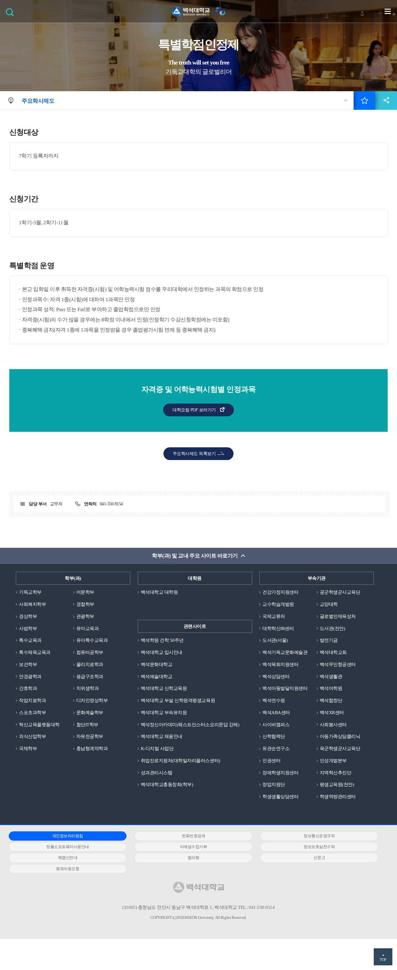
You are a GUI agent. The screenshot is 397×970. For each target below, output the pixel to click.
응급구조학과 (89, 676)
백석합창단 (331, 700)
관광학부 (85, 616)
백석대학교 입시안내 (161, 652)
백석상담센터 (275, 676)
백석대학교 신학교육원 (164, 688)
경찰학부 (85, 604)
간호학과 (28, 688)
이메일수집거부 (193, 846)
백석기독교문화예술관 (284, 652)
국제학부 (28, 748)
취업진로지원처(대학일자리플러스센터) (180, 760)
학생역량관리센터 (338, 796)
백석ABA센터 (276, 712)
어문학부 (85, 592)
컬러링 (193, 857)
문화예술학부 (89, 712)
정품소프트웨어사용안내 (67, 846)
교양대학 (329, 604)
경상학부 (28, 616)
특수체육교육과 (35, 652)
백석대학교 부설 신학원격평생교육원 (178, 700)
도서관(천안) (332, 628)
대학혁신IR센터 (278, 628)
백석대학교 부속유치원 (164, 712)
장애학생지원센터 (280, 772)
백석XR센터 (332, 712)
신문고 (319, 857)
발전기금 (329, 640)
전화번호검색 (193, 836)
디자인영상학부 (92, 700)
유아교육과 (87, 628)
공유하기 (386, 100)
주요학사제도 (38, 101)
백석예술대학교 (156, 676)
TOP (383, 960)
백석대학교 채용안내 (161, 736)
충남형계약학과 (92, 748)
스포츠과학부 (32, 712)
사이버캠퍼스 (275, 724)
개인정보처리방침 (67, 836)
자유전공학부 (89, 736)
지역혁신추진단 (335, 772)
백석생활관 (331, 676)
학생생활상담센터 (280, 796)
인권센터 (271, 760)
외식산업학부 (32, 736)
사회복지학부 (32, 604)
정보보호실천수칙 (319, 846)
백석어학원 (331, 688)
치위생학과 (87, 688)
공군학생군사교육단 (340, 592)
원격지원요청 (67, 868)
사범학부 (28, 628)
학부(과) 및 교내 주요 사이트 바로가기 (195, 556)
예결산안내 (68, 857)
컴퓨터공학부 (89, 652)
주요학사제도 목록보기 (194, 453)
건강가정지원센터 (280, 592)
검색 (11, 14)
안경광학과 (30, 676)
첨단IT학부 (87, 724)
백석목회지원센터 (280, 664)
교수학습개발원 (278, 604)
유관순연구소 (275, 748)
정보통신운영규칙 (319, 836)
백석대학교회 (333, 652)
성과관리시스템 (156, 772)
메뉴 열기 (387, 11)
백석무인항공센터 (338, 664)
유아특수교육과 (92, 640)
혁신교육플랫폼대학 (39, 724)
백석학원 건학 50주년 (162, 640)
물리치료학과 (89, 664)
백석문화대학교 (156, 664)
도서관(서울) (275, 640)
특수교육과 (30, 640)
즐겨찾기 (364, 100)
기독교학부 (30, 592)
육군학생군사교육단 (340, 748)
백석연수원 (273, 700)
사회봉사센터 (333, 724)
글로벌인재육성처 (338, 616)
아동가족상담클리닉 (340, 736)
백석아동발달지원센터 (284, 688)
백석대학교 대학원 (159, 592)
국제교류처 (273, 616)
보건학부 (28, 664)
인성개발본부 (333, 760)
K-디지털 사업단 (157, 748)
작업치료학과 (32, 700)
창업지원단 (273, 784)
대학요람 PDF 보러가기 (194, 410)
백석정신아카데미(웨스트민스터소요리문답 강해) (190, 724)
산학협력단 (273, 736)
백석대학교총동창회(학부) (167, 784)
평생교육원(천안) (337, 784)
